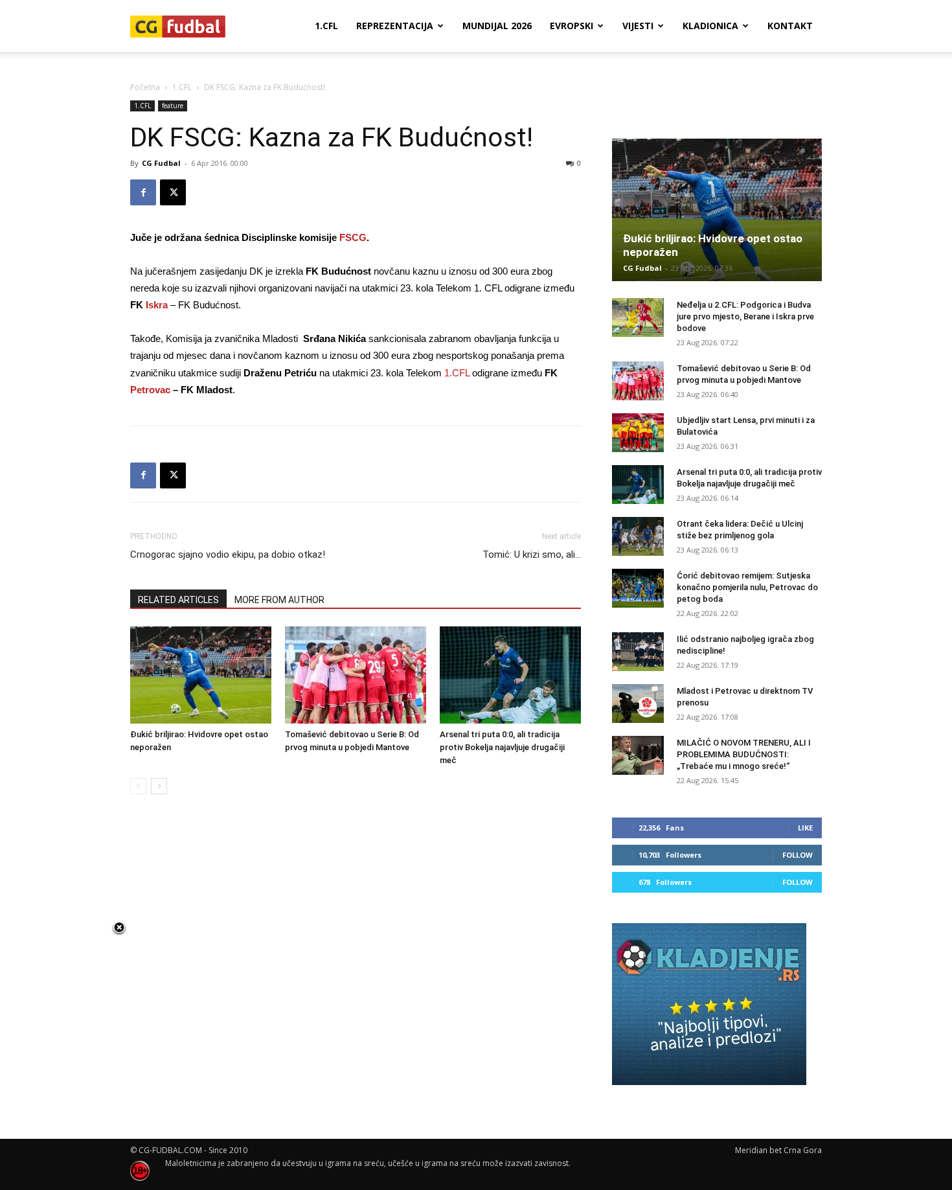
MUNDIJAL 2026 (497, 25)
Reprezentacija (394, 25)
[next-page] (159, 786)
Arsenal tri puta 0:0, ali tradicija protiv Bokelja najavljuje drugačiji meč (502, 747)
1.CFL (326, 25)
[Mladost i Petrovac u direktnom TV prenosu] (638, 703)
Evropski (571, 25)
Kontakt (790, 25)
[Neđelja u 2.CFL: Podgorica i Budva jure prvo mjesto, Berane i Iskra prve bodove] (638, 317)
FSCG (353, 237)
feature (172, 105)
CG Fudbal (161, 163)
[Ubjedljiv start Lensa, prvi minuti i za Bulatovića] (638, 432)
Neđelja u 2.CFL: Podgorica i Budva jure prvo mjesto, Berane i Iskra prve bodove (745, 316)
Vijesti (637, 25)
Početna (145, 87)
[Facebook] (143, 192)
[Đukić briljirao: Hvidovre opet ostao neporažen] (200, 675)
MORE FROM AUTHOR (279, 600)
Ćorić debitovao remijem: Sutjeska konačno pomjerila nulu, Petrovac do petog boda (747, 587)
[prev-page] (138, 786)
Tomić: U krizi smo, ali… (531, 554)
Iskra (157, 304)
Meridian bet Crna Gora (778, 1150)
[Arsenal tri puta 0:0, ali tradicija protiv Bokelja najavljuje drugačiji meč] (510, 675)
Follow (797, 855)
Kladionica (710, 25)
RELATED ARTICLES (178, 600)
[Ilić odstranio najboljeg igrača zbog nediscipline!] (638, 651)
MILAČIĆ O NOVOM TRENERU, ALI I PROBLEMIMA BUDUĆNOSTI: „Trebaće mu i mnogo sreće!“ (744, 754)
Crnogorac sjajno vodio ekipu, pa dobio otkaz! (227, 554)
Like (805, 827)
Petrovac (150, 389)
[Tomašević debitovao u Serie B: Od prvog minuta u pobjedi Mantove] (355, 675)
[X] (173, 192)
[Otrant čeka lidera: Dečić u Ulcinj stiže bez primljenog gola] (638, 536)
